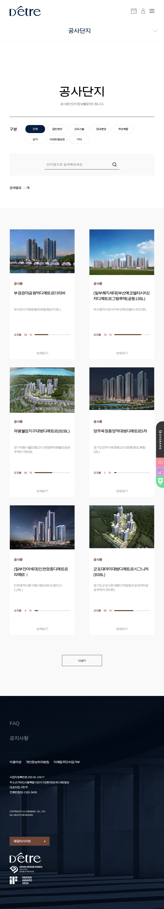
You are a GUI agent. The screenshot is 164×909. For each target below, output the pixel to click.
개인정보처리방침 (37, 762)
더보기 (82, 661)
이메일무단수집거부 (67, 762)
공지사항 (19, 738)
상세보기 (42, 353)
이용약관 (15, 762)
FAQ (14, 723)
